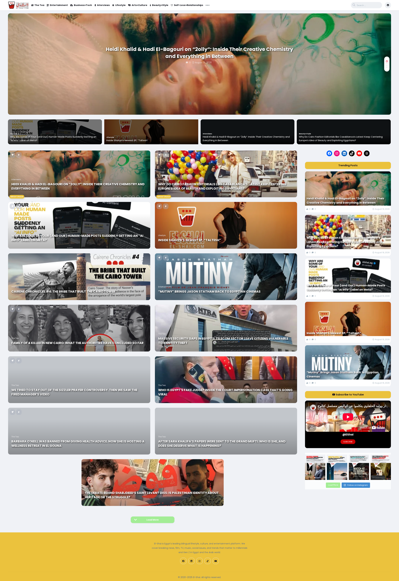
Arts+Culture (139, 5)
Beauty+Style (160, 5)
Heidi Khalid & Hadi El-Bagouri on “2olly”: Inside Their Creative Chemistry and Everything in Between (199, 53)
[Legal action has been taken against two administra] (381, 467)
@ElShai (347, 434)
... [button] (207, 5)
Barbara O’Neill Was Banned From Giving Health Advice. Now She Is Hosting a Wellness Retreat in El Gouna (77, 443)
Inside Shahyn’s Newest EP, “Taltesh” (31, 140)
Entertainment (59, 5)
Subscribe (348, 441)
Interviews (103, 5)
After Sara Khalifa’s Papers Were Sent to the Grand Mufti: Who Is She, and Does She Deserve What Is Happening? (222, 443)
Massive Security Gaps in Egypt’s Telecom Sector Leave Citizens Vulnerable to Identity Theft (223, 340)
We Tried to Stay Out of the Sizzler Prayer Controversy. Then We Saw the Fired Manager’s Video (74, 392)
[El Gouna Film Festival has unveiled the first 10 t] (359, 467)
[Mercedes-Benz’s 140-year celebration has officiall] (337, 467)
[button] (387, 61)
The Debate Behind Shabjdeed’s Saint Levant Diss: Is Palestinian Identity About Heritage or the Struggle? (152, 495)
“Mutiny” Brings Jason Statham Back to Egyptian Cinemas (209, 291)
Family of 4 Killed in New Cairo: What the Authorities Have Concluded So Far (77, 343)
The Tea (39, 5)
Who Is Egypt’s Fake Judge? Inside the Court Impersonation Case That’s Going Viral (225, 392)
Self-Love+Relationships (188, 5)
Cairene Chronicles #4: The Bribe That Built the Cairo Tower (63, 291)
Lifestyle (120, 5)
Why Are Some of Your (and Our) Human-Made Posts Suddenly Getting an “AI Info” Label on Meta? (342, 138)
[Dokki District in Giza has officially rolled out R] (315, 467)
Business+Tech (83, 5)
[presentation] (386, 104)
